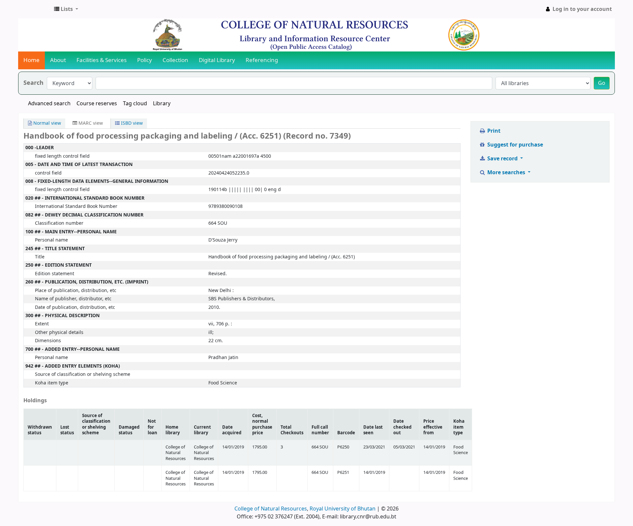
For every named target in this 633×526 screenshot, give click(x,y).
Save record (502, 159)
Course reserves (96, 104)
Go (601, 83)
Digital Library (217, 60)
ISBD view (131, 123)
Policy (144, 60)
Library (161, 104)
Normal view (46, 123)
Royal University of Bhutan (343, 509)
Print (493, 131)
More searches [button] (506, 173)
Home (31, 60)
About (58, 60)
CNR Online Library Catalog (34, 9)
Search (33, 83)
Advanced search (49, 104)
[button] (66, 9)
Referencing (262, 60)
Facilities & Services (101, 60)
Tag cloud (135, 104)
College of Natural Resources (270, 509)
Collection (175, 60)
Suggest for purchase (514, 145)
